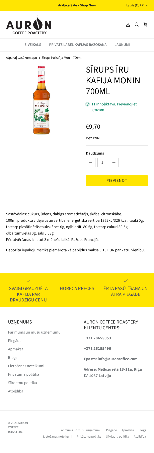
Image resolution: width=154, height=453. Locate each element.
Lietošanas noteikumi (26, 366)
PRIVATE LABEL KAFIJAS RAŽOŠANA (78, 45)
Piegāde (14, 341)
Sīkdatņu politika (22, 383)
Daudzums (95, 153)
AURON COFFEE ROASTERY (18, 427)
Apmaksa (15, 349)
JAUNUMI (122, 45)
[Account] (127, 24)
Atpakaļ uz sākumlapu (21, 57)
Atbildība (15, 391)
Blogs (12, 357)
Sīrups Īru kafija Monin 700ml (61, 57)
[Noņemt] (90, 162)
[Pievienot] (114, 162)
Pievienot (116, 180)
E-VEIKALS (32, 45)
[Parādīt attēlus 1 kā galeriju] (41, 99)
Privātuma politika (23, 374)
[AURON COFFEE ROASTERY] (28, 24)
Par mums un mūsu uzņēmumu (34, 332)
